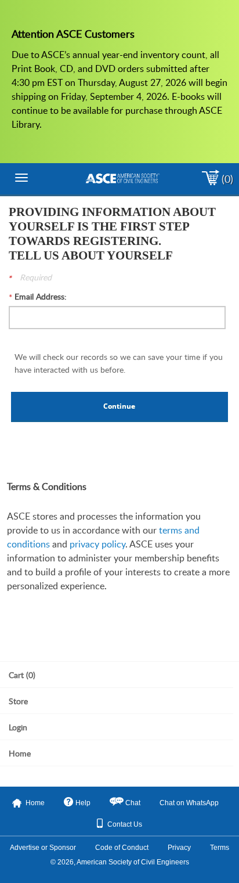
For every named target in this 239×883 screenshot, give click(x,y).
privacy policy (97, 544)
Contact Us (124, 824)
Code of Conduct (122, 848)
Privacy (179, 848)
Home (35, 803)
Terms (219, 848)
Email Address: (41, 296)
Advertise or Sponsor (43, 848)
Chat (132, 803)
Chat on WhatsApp (189, 803)
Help (82, 803)
